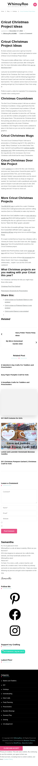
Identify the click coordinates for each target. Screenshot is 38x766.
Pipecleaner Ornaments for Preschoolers (14, 291)
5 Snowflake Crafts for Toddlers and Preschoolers (15, 383)
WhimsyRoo (18, 4)
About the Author (27, 743)
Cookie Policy (8, 759)
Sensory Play (7, 715)
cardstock (8, 169)
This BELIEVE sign (7, 206)
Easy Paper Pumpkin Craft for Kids (15, 375)
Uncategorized (8, 724)
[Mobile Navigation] (35, 4)
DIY (4, 685)
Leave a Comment (25, 33)
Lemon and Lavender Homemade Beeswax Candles (18, 453)
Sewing (5, 719)
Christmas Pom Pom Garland (10, 286)
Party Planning (8, 702)
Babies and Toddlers (9, 681)
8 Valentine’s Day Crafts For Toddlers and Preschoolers (17, 366)
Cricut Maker (24, 260)
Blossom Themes (29, 740)
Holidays (6, 689)
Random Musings (8, 711)
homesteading (7, 693)
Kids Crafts (6, 698)
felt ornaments (27, 257)
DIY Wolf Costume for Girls (11, 418)
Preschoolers (7, 706)
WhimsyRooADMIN (10, 33)
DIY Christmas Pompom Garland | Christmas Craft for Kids (18, 463)
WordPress (17, 743)
